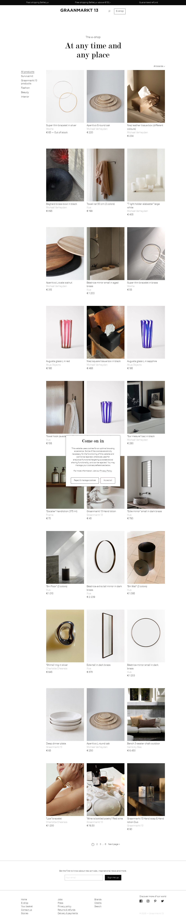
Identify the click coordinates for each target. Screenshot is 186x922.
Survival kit (27, 76)
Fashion (25, 88)
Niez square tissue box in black (104, 361)
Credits (97, 903)
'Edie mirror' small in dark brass (144, 511)
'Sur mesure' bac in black (141, 436)
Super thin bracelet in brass (142, 283)
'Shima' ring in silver (57, 665)
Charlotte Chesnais (56, 669)
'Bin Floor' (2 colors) (56, 586)
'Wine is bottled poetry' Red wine (105, 819)
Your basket (27, 906)
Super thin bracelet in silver (61, 125)
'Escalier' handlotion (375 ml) (61, 511)
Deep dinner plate (56, 744)
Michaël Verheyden (97, 129)
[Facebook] (141, 901)
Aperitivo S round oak (98, 125)
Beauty (25, 92)
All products (27, 72)
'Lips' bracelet (54, 819)
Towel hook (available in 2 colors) (64, 436)
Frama (49, 515)
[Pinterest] (155, 901)
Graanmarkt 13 (95, 515)
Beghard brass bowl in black (61, 204)
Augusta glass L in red (58, 361)
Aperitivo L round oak (98, 744)
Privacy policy (64, 906)
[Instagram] (148, 901)
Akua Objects (53, 365)
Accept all (108, 480)
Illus (89, 208)
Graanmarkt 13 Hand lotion (101, 511)
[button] (110, 11)
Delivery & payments (68, 913)
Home (24, 899)
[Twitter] (162, 901)
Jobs (60, 899)
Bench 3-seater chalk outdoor (143, 744)
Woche (50, 129)
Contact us (26, 910)
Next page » (114, 844)
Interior (25, 97)
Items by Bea (134, 747)
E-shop (120, 11)
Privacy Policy (106, 471)
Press (60, 903)
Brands (97, 899)
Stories (24, 913)
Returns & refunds (66, 910)
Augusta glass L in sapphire (142, 361)
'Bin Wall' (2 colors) (137, 586)
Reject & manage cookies (85, 480)
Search (97, 906)
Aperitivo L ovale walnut (59, 283)
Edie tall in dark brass (98, 665)
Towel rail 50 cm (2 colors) (101, 204)
